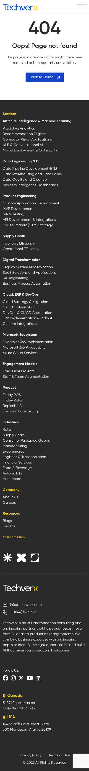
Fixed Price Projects (18, 371)
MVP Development (18, 209)
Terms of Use (59, 755)
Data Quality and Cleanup (25, 180)
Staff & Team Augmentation (26, 377)
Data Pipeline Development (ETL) (30, 169)
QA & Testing (13, 214)
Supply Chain (14, 236)
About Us (10, 497)
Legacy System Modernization (28, 267)
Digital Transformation (21, 260)
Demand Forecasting (20, 411)
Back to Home (41, 77)
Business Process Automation (27, 284)
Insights (9, 526)
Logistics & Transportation (24, 457)
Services (9, 114)
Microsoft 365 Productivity (24, 347)
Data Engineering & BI (21, 161)
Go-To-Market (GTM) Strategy (28, 225)
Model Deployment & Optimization (31, 150)
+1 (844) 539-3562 (24, 612)
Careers (9, 503)
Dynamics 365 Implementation (28, 342)
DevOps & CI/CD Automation (27, 313)
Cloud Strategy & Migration (25, 302)
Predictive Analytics (19, 128)
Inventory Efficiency (19, 243)
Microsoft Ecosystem (20, 335)
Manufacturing (15, 446)
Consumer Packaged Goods (26, 441)
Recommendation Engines (24, 134)
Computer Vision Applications (27, 139)
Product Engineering (20, 196)
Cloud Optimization (19, 307)
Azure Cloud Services (20, 353)
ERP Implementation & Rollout (27, 318)
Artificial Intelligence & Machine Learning (37, 121)
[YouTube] (30, 678)
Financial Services (17, 462)
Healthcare (12, 479)
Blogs (7, 521)
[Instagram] (13, 678)
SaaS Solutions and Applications (29, 273)
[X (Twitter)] (21, 678)
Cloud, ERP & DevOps (21, 295)
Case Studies (14, 537)
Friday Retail (13, 400)
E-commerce (13, 451)
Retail (7, 430)
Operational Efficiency (21, 249)
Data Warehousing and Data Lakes (32, 174)
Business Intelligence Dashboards (30, 185)
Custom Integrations (20, 324)
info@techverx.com (26, 605)
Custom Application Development (31, 203)
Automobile (12, 473)
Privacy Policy (30, 755)
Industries (11, 422)
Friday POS (12, 395)
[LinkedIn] (38, 678)
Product (9, 388)
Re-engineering (15, 278)
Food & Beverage (17, 468)
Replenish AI (13, 406)
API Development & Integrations (29, 220)
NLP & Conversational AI (23, 145)
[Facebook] (5, 678)
